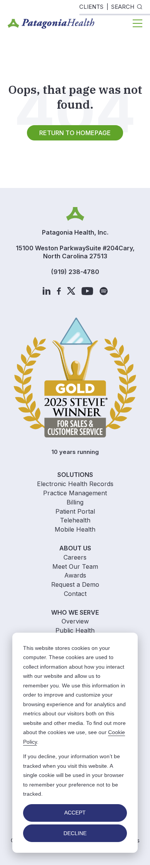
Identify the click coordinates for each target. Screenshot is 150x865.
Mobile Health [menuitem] (75, 529)
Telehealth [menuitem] (75, 520)
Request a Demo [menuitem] (75, 584)
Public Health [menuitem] (75, 630)
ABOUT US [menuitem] (75, 548)
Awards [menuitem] (75, 575)
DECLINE (75, 833)
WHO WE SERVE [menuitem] (75, 612)
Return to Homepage (75, 133)
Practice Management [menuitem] (75, 493)
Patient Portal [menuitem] (75, 511)
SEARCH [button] (122, 6)
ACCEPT (75, 813)
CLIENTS (91, 6)
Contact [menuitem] (75, 593)
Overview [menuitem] (75, 621)
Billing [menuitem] (75, 502)
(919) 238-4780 (75, 272)
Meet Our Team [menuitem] (75, 566)
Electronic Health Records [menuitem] (75, 484)
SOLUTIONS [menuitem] (75, 474)
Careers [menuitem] (75, 557)
